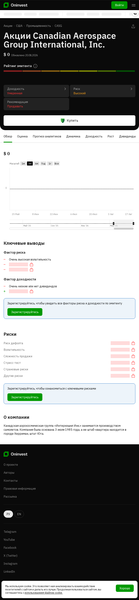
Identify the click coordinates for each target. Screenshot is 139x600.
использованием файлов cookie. (44, 592)
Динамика (73, 136)
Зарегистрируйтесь (25, 312)
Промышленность (38, 26)
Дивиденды (127, 136)
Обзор (8, 136)
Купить (72, 120)
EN (19, 514)
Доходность (93, 136)
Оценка (22, 136)
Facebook (10, 547)
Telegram (10, 531)
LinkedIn (9, 571)
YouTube (9, 539)
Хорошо (124, 588)
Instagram (10, 563)
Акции (8, 26)
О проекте (11, 464)
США (19, 26)
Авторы (9, 472)
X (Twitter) (10, 555)
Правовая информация (20, 488)
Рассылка (10, 496)
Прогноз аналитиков (47, 136)
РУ (8, 514)
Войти (119, 5)
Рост (111, 136)
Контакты (11, 480)
